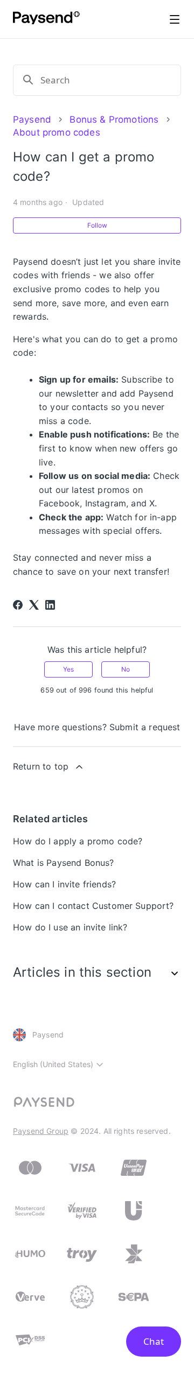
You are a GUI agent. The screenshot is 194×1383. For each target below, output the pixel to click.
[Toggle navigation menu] (174, 19)
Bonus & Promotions (114, 119)
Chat (153, 1341)
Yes (68, 669)
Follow (97, 225)
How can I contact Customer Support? (93, 905)
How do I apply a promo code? (77, 841)
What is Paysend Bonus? (63, 862)
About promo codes (56, 132)
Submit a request (145, 727)
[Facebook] (18, 605)
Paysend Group (40, 1130)
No (125, 669)
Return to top (40, 766)
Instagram (105, 503)
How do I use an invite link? (70, 927)
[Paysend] (46, 19)
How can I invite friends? (64, 884)
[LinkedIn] (50, 605)
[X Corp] (34, 605)
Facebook (59, 503)
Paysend (32, 119)
